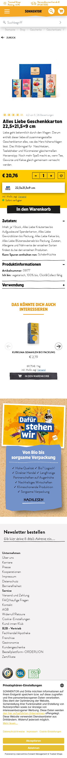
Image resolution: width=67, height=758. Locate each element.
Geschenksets (53, 30)
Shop (22, 30)
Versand (22, 196)
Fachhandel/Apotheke (16, 633)
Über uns (8, 558)
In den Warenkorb (33, 209)
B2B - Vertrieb (11, 628)
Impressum (9, 576)
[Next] (58, 346)
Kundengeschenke (13, 647)
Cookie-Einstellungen (16, 619)
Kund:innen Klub (12, 624)
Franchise (8, 638)
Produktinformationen (33, 264)
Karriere (7, 562)
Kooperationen (11, 572)
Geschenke (36, 30)
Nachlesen (33, 500)
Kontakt (7, 605)
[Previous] (8, 346)
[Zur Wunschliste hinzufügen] (61, 175)
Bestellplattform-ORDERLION (22, 652)
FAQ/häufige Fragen (15, 600)
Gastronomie (10, 643)
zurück (11, 37)
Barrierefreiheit (11, 586)
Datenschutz (10, 581)
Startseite (10, 30)
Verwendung (33, 285)
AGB (5, 609)
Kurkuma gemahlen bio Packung (33, 352)
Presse (6, 567)
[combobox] (30, 22)
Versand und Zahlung (15, 595)
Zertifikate (8, 657)
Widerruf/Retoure (13, 614)
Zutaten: (33, 221)
